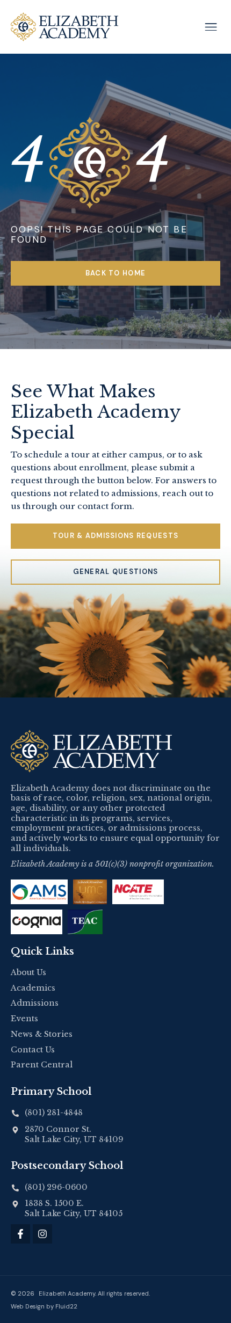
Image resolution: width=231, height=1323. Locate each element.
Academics (33, 988)
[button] (210, 26)
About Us (28, 972)
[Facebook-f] (20, 1234)
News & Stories (42, 1034)
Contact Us (33, 1050)
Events (24, 1018)
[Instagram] (42, 1234)
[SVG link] (91, 751)
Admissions (35, 1003)
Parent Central (42, 1065)
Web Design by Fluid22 (44, 1306)
